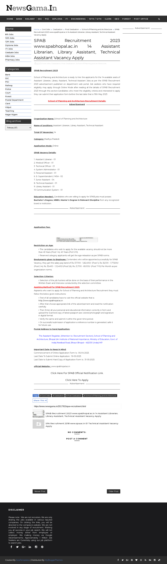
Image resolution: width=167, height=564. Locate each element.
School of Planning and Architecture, (91, 63)
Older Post (113, 491)
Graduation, (56, 63)
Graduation (57, 29)
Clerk (108, 19)
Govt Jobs (46, 29)
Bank (19, 19)
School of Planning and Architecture (97, 29)
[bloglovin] (136, 560)
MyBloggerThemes (53, 560)
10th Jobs (9, 38)
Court (7, 93)
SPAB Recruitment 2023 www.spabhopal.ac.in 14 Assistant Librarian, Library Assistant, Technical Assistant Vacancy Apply (82, 414)
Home (10, 19)
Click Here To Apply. (77, 380)
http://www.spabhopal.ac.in (50, 300)
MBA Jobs (10, 56)
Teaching (9, 111)
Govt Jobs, (46, 63)
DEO (117, 19)
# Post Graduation (73, 396)
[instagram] (36, 547)
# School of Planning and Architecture (100, 396)
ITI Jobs (9, 49)
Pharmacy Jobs (12, 60)
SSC (40, 19)
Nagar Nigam (11, 114)
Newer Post (39, 491)
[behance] (150, 560)
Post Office (141, 19)
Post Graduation (72, 29)
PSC (47, 19)
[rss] (145, 560)
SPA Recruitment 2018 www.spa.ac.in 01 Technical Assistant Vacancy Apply (82, 424)
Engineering (78, 19)
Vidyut (8, 107)
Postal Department (14, 100)
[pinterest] (42, 547)
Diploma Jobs (11, 45)
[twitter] (17, 547)
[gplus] (23, 547)
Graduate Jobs (12, 52)
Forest (126, 19)
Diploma (57, 19)
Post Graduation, (68, 63)
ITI (66, 19)
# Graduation (58, 396)
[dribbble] (141, 560)
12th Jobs (9, 42)
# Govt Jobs (45, 396)
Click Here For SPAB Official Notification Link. (77, 373)
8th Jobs (9, 34)
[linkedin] (30, 547)
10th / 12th (95, 19)
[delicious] (159, 560)
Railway (30, 19)
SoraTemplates (22, 560)
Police (8, 89)
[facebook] (11, 547)
